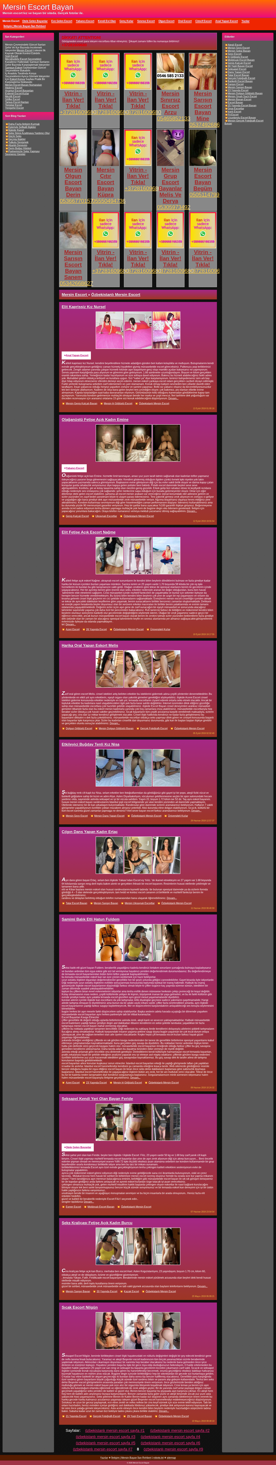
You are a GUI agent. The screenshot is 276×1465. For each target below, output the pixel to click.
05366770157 (76, 201)
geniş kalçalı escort (77, 516)
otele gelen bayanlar (78, 1147)
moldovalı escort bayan (101, 1206)
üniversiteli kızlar (160, 629)
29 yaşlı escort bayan (139, 1416)
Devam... (173, 398)
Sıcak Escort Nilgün (80, 1307)
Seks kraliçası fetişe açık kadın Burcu (97, 1223)
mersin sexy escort (77, 815)
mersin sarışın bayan (106, 903)
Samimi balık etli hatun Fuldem (90, 919)
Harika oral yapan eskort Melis (90, 645)
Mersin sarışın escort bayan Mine (203, 105)
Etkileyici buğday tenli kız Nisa (90, 744)
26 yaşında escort (96, 629)
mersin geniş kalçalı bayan (81, 403)
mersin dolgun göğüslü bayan (116, 728)
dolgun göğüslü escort (79, 728)
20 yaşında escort (107, 1291)
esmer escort (73, 1206)
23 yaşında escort (96, 1082)
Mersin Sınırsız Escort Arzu (170, 102)
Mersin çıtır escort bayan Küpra (106, 182)
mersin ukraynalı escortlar (140, 903)
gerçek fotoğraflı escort (154, 728)
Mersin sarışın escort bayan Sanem (73, 264)
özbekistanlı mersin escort (154, 403)
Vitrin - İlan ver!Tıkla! (73, 99)
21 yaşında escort (76, 1416)
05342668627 (76, 283)
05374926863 (206, 125)
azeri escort (73, 629)
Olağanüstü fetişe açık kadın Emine (95, 419)
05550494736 (109, 201)
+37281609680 (78, 112)
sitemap (171, 1457)
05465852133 (173, 118)
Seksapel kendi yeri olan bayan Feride (97, 1098)
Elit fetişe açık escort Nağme (88, 532)
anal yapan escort (77, 355)
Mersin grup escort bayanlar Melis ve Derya (170, 185)
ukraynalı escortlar (106, 516)
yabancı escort (75, 468)
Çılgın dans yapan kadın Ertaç (90, 831)
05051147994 (205, 195)
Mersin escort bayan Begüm (202, 179)
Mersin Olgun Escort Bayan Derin (73, 182)
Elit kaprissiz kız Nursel (84, 307)
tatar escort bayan (76, 903)
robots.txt (158, 1457)
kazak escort (131, 1291)
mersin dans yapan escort (109, 815)
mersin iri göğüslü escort (118, 403)
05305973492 (173, 207)
